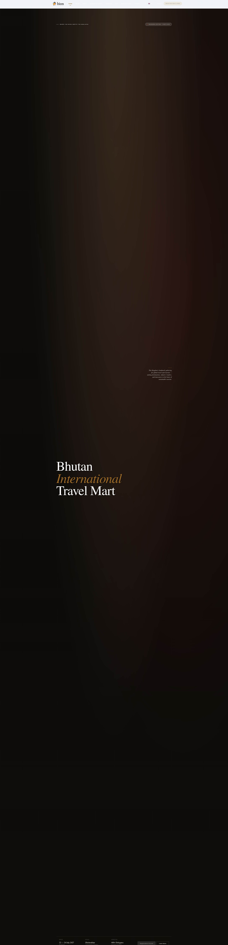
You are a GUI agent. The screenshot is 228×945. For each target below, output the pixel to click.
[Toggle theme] (145, 3)
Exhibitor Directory (96, 3)
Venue (85, 3)
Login (160, 3)
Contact (137, 3)
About (77, 3)
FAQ (116, 3)
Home (70, 3)
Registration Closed (173, 3)
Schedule (109, 3)
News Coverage (126, 3)
